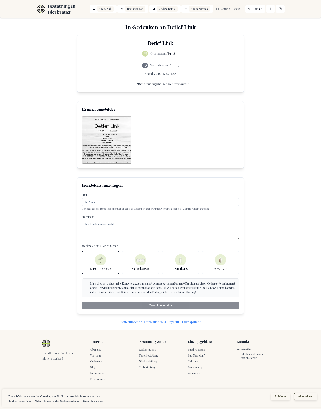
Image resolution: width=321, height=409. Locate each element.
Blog (93, 367)
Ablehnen (280, 396)
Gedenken (96, 361)
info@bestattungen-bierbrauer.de (252, 356)
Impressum (97, 373)
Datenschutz (97, 379)
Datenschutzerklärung (181, 292)
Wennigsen (194, 373)
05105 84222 (247, 349)
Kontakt (257, 9)
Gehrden (193, 361)
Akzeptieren (305, 396)
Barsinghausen (196, 349)
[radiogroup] (160, 262)
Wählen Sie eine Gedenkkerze (100, 246)
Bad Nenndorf (196, 355)
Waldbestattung (148, 361)
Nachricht (88, 217)
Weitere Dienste (230, 9)
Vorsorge (95, 355)
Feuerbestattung (148, 355)
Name (85, 194)
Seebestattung (147, 367)
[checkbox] (86, 283)
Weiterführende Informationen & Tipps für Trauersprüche (160, 322)
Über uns (95, 349)
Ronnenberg (195, 367)
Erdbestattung (147, 349)
